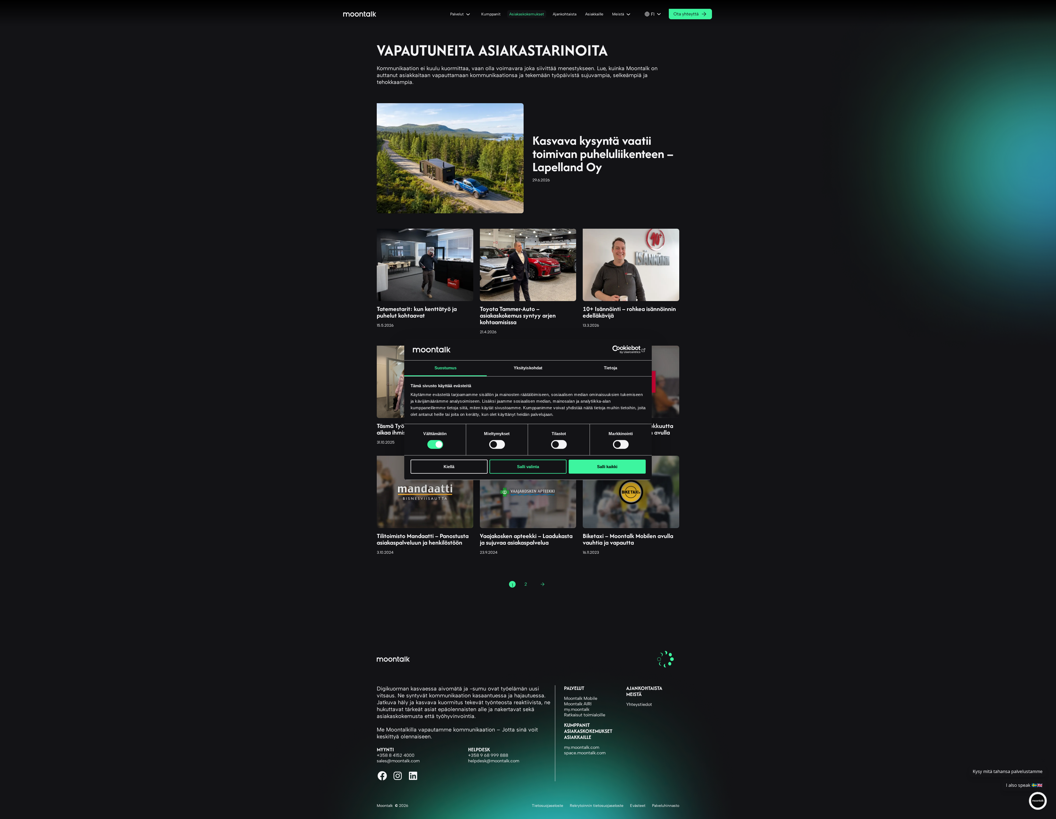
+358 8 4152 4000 (395, 755)
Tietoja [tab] (610, 367)
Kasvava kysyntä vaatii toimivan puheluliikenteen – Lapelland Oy (602, 153)
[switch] (497, 444)
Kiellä (449, 466)
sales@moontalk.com (398, 760)
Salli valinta (528, 466)
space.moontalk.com (585, 752)
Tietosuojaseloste (547, 805)
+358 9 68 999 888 (488, 755)
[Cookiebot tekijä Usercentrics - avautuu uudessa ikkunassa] (622, 349)
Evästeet (637, 805)
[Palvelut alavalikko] (469, 14)
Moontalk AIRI (578, 703)
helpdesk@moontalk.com (493, 760)
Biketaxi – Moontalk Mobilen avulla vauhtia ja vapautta (628, 539)
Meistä (634, 694)
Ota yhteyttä (685, 14)
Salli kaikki (607, 466)
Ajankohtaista (644, 688)
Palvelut (574, 688)
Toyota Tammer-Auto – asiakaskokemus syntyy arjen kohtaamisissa (518, 315)
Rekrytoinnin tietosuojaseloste (596, 805)
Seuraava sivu (545, 585)
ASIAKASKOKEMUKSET (588, 731)
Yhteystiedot (639, 704)
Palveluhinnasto (665, 805)
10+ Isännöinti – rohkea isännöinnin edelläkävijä (629, 312)
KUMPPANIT (577, 725)
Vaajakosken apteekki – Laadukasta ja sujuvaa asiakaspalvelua (526, 539)
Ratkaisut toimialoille (584, 714)
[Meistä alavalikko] (629, 14)
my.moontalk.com (581, 747)
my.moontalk (576, 709)
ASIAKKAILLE (577, 737)
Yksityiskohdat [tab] (528, 367)
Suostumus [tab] (446, 367)
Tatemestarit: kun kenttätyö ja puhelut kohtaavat (417, 312)
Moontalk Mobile (580, 698)
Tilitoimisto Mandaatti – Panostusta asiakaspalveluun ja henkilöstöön (423, 539)
